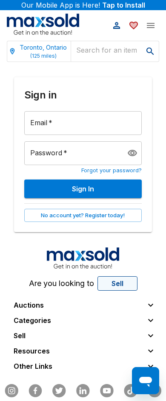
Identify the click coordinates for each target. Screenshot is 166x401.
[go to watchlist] (133, 25)
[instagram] (11, 391)
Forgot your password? (111, 170)
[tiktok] (130, 391)
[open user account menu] (116, 25)
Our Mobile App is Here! (83, 5)
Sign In (83, 189)
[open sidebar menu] (150, 25)
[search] (150, 51)
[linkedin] (83, 391)
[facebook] (35, 391)
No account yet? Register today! (83, 215)
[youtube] (107, 391)
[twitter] (59, 391)
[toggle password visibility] (132, 153)
